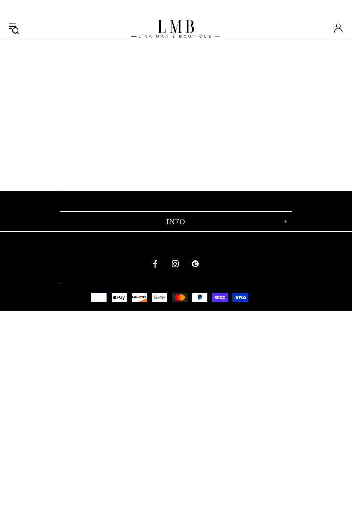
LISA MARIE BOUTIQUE (176, 27)
